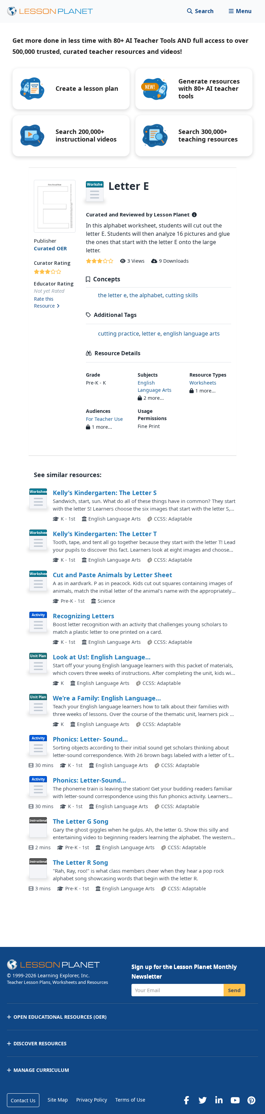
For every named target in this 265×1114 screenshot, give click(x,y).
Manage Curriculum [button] (41, 1070)
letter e (151, 333)
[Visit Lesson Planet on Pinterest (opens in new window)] (251, 1100)
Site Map (58, 1099)
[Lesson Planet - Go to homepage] (54, 11)
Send (234, 990)
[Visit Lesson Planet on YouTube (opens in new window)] (235, 1100)
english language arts (191, 333)
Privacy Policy (91, 1099)
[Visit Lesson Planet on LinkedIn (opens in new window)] (219, 1100)
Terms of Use (130, 1099)
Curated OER (50, 248)
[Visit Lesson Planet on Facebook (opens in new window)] (186, 1100)
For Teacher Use (104, 419)
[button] (240, 11)
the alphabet (146, 295)
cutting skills (181, 295)
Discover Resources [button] (40, 1043)
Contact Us (23, 1100)
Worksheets (202, 382)
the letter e (112, 295)
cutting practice (118, 333)
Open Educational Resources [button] (60, 1017)
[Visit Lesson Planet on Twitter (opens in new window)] (202, 1100)
